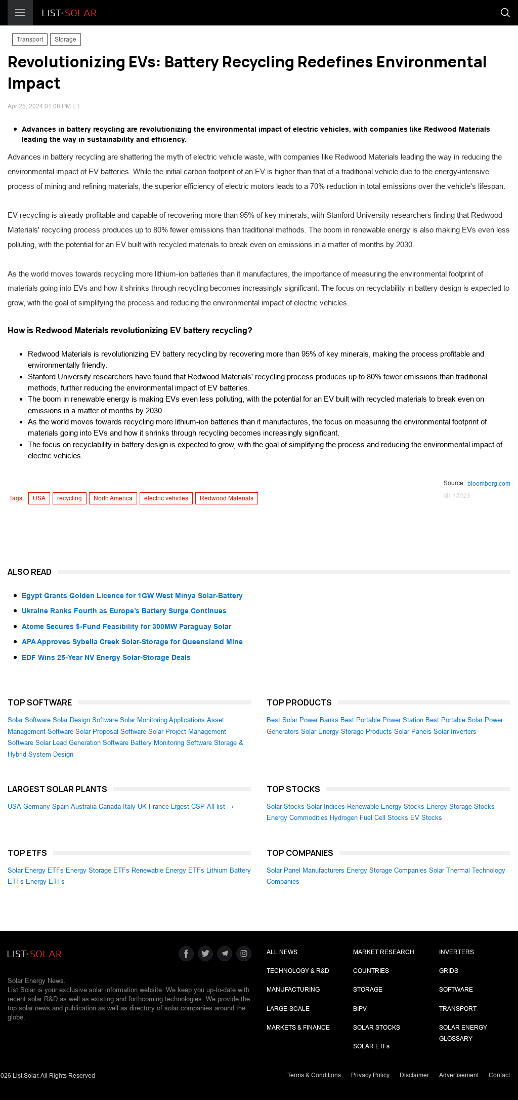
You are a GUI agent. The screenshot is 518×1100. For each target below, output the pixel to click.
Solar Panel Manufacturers (305, 870)
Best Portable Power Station (381, 720)
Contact (499, 1075)
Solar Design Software (85, 720)
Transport (30, 39)
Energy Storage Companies (387, 870)
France (159, 806)
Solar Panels (412, 731)
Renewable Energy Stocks (385, 806)
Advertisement (459, 1075)
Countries (371, 970)
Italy (129, 806)
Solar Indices (326, 806)
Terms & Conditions (314, 1075)
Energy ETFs (45, 881)
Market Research (383, 952)
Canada (110, 806)
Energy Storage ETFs (98, 870)
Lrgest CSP (188, 806)
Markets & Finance (298, 1027)
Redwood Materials (226, 498)
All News (282, 952)
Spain (60, 806)
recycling (69, 498)
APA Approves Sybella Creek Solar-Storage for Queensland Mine (132, 642)
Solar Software (29, 720)
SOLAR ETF (371, 1046)
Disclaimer (414, 1075)
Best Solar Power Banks (302, 720)
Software (456, 989)
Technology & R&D (298, 970)
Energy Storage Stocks (460, 806)
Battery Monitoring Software (171, 743)
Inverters (456, 952)
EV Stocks (426, 817)
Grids (448, 970)
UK (142, 806)
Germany (36, 806)
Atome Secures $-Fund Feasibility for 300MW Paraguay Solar (126, 626)
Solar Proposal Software (110, 731)
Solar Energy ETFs (36, 870)
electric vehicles (166, 498)
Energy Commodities (297, 817)
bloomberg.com (488, 483)
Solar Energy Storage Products (346, 731)
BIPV (360, 1008)
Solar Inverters (455, 731)
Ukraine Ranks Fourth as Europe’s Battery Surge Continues (124, 611)
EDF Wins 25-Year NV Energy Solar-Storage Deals (106, 657)
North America (113, 498)
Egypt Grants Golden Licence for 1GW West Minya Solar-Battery (132, 596)
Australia (84, 806)
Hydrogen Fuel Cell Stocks (369, 817)
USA (39, 498)
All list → (220, 806)
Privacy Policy (370, 1075)
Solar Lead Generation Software (81, 743)
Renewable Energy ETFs (168, 870)
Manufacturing (293, 989)
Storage (65, 39)
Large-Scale (288, 1008)
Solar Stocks (286, 806)
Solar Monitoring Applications (162, 720)
